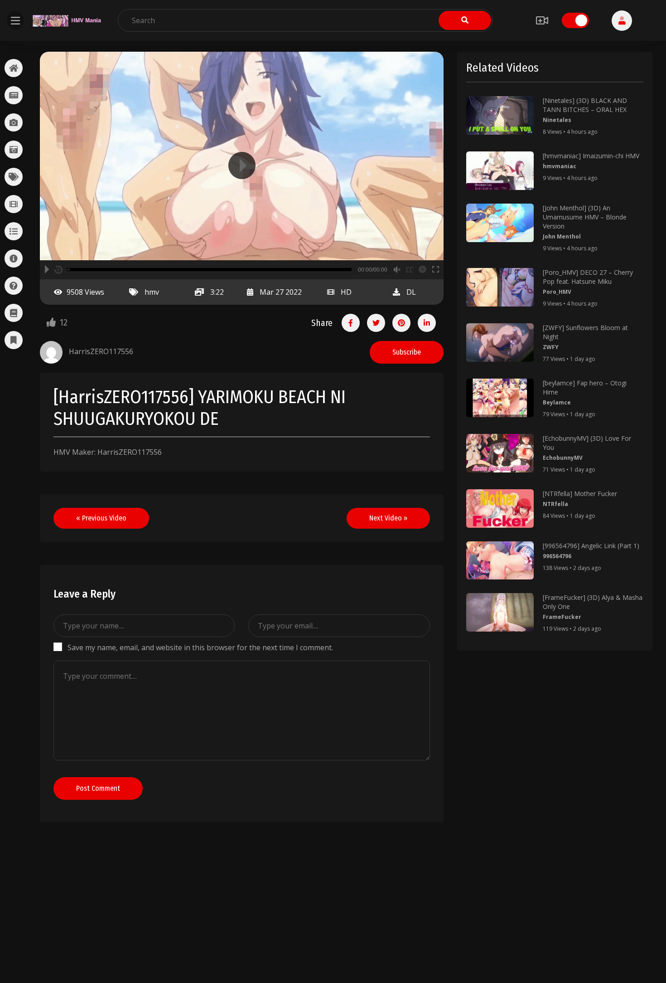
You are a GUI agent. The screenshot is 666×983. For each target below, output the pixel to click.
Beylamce (557, 402)
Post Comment (98, 788)
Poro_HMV (557, 292)
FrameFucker (562, 617)
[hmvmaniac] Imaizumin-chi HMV (591, 155)
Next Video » (388, 518)
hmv (152, 292)
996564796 (557, 556)
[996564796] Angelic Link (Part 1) (591, 545)
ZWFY (551, 347)
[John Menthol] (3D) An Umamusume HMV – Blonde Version (585, 217)
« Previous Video (101, 518)
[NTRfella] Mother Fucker (580, 493)
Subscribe (406, 352)
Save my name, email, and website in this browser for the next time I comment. (200, 647)
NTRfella (555, 504)
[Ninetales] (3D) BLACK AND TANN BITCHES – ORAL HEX (585, 105)
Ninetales (557, 120)
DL (411, 292)
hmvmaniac (559, 166)
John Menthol (562, 236)
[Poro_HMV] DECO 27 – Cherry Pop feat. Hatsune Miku (588, 277)
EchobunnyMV (563, 458)
